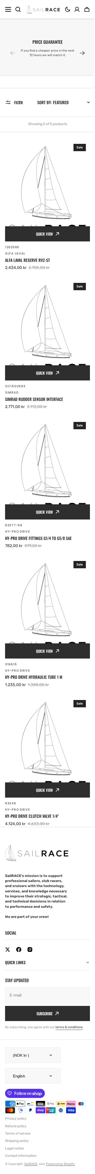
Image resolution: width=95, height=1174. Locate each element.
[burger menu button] (8, 9)
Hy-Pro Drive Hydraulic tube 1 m (33, 677)
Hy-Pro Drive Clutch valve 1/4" (32, 816)
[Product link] (47, 205)
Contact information (20, 1133)
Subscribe (43, 991)
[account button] (77, 9)
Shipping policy (17, 1118)
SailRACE (30, 1141)
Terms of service (17, 1111)
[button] (67, 9)
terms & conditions (69, 1004)
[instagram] (29, 949)
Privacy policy (15, 1096)
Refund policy (15, 1103)
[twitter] (7, 949)
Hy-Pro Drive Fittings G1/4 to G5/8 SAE (38, 538)
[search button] (18, 9)
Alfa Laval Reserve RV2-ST (27, 260)
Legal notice (14, 1125)
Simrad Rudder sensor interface (34, 399)
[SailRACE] (43, 9)
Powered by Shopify (60, 1141)
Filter (18, 102)
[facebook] (18, 949)
